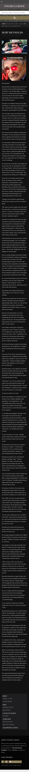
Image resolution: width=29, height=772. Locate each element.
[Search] (14, 18)
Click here (14, 750)
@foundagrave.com (16, 761)
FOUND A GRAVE (14, 6)
